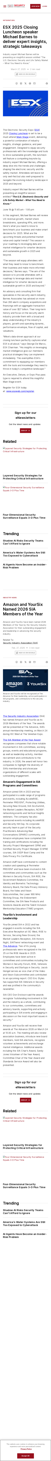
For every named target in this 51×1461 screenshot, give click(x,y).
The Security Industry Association (21, 716)
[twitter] (25, 83)
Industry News (10, 598)
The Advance (10, 946)
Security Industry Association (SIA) (20, 643)
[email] (34, 83)
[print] (47, 83)
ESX (37, 130)
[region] (25, 1450)
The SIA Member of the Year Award (22, 740)
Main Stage (22, 137)
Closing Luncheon (18, 133)
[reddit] (30, 83)
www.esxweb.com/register (20, 391)
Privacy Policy (26, 1449)
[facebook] (16, 83)
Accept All (25, 1456)
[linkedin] (21, 83)
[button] (5, 6)
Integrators (9, 20)
